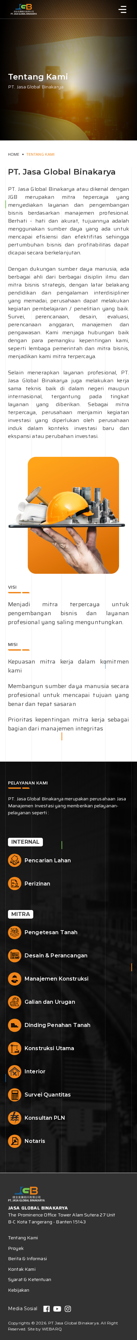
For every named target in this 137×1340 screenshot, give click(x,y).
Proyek (16, 1248)
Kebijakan (18, 1290)
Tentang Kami (40, 154)
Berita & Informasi (27, 1258)
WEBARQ (52, 1328)
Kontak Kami (22, 1269)
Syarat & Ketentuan (29, 1279)
